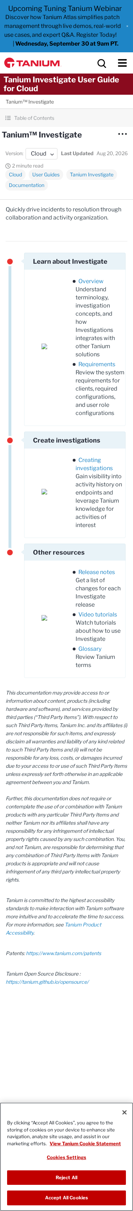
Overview (91, 281)
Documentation (26, 185)
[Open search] (101, 63)
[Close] (124, 1112)
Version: (14, 153)
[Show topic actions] (122, 134)
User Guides (46, 174)
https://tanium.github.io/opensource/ (47, 982)
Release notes (96, 572)
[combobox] (41, 153)
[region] (66, 1156)
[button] (127, 26)
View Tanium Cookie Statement (85, 1143)
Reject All (66, 1177)
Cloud (15, 174)
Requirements (96, 364)
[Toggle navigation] (122, 63)
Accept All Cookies (66, 1197)
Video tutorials (97, 614)
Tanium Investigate (91, 174)
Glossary (89, 648)
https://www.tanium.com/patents (63, 953)
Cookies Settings (66, 1157)
